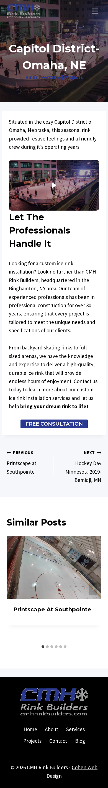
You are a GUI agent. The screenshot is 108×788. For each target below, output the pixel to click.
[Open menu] (94, 11)
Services (75, 729)
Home (30, 729)
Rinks (31, 77)
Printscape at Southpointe (21, 462)
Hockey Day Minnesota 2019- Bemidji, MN (83, 466)
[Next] (93, 589)
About (51, 729)
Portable (51, 77)
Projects (73, 77)
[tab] (43, 646)
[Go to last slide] (15, 589)
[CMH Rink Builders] (23, 11)
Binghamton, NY (27, 288)
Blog (80, 740)
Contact (58, 740)
